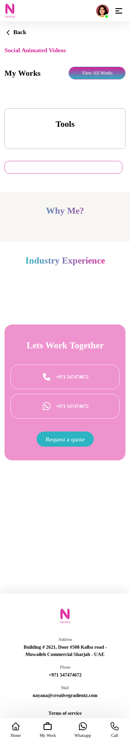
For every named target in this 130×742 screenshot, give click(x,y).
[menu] (118, 10)
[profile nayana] (102, 10)
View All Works (97, 72)
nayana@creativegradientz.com (65, 695)
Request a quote (65, 439)
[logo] (10, 10)
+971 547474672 (72, 376)
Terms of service (65, 713)
